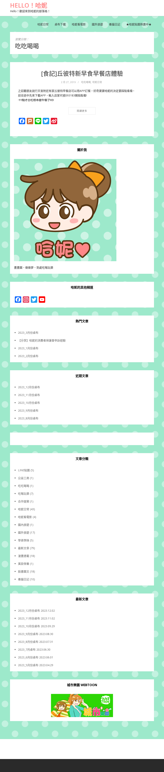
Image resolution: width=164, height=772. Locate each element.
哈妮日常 (43, 24)
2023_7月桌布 (27, 649)
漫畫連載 (23, 556)
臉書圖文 (23, 571)
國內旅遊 (23, 525)
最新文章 (23, 548)
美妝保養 (23, 564)
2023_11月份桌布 (29, 395)
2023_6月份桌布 (28, 657)
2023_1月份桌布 (28, 348)
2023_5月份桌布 (28, 665)
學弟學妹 (23, 540)
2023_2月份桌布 (28, 356)
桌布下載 (60, 24)
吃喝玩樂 (23, 493)
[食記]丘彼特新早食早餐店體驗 (82, 73)
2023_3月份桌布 (28, 332)
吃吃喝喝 (86, 82)
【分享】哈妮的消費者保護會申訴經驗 (42, 340)
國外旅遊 (97, 24)
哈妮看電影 (79, 24)
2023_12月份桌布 (29, 387)
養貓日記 (114, 24)
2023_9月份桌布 (28, 410)
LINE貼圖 (24, 470)
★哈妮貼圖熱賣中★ (138, 24)
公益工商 (23, 478)
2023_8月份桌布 (28, 418)
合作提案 (23, 501)
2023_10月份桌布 (29, 403)
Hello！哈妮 (28, 5)
